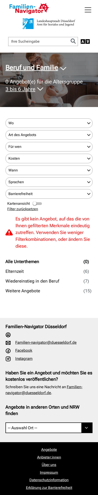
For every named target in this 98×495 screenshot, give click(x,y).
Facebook (23, 350)
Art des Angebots (22, 135)
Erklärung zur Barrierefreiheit (49, 487)
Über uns (49, 465)
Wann (13, 170)
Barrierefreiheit (20, 194)
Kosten (14, 158)
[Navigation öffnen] (88, 10)
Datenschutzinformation (49, 480)
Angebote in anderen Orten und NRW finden (42, 410)
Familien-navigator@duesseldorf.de (46, 342)
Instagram (24, 358)
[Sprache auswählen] (85, 41)
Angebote (49, 449)
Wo (11, 123)
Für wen (14, 146)
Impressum (49, 472)
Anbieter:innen (49, 457)
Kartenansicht (18, 203)
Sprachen (16, 182)
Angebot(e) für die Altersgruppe (44, 85)
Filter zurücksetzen (22, 209)
